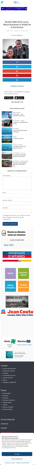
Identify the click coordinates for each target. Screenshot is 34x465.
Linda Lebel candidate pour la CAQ (20, 123)
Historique (5, 373)
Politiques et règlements (9, 382)
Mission (5, 380)
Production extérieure (9, 400)
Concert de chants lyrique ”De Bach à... (20, 131)
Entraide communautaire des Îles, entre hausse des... (20, 164)
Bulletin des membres (9, 371)
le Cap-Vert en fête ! (18, 138)
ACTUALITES (16, 120)
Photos (15, 137)
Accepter (17, 454)
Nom (5, 192)
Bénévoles (6, 398)
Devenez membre (8, 378)
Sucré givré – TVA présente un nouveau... (19, 114)
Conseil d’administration (9, 368)
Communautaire (24, 161)
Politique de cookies (10, 462)
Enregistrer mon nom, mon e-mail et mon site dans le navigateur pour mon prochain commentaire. (16, 217)
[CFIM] (17, 2)
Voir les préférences (17, 459)
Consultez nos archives (17, 86)
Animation (5, 395)
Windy (10, 346)
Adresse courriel (8, 200)
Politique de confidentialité (22, 462)
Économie (22, 153)
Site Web (5, 208)
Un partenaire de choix (9, 375)
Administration (7, 393)
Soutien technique (8, 409)
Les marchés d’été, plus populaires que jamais (19, 155)
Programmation (7, 402)
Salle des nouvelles (8, 407)
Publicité (5, 405)
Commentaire (6, 175)
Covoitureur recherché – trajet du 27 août (20, 147)
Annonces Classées (18, 145)
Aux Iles (8, 245)
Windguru (9, 345)
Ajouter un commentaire (21, 31)
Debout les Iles (16, 112)
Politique (22, 120)
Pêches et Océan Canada (24, 345)
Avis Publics (16, 128)
